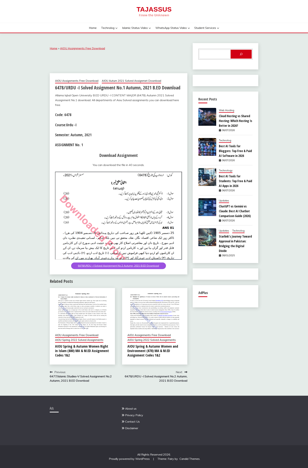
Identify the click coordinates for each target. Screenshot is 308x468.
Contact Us (132, 421)
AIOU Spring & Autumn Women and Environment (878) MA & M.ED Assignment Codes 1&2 (152, 351)
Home (93, 28)
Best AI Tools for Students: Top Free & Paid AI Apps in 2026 (235, 181)
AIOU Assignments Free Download (82, 48)
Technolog (107, 28)
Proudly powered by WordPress (129, 459)
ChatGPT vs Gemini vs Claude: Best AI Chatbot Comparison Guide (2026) (235, 211)
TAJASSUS (154, 9)
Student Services (205, 28)
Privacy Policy (134, 415)
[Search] (241, 54)
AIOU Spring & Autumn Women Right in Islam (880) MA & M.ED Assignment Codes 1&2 (82, 351)
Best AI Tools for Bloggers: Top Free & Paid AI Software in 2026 (235, 151)
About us (131, 408)
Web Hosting (226, 110)
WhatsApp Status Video (171, 28)
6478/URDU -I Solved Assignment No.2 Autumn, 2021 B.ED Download (118, 265)
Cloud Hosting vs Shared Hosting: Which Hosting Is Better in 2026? (235, 121)
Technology (225, 170)
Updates (224, 200)
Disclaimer (131, 428)
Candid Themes (189, 459)
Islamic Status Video (135, 28)
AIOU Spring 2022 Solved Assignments (79, 340)
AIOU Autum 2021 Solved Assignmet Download (131, 80)
